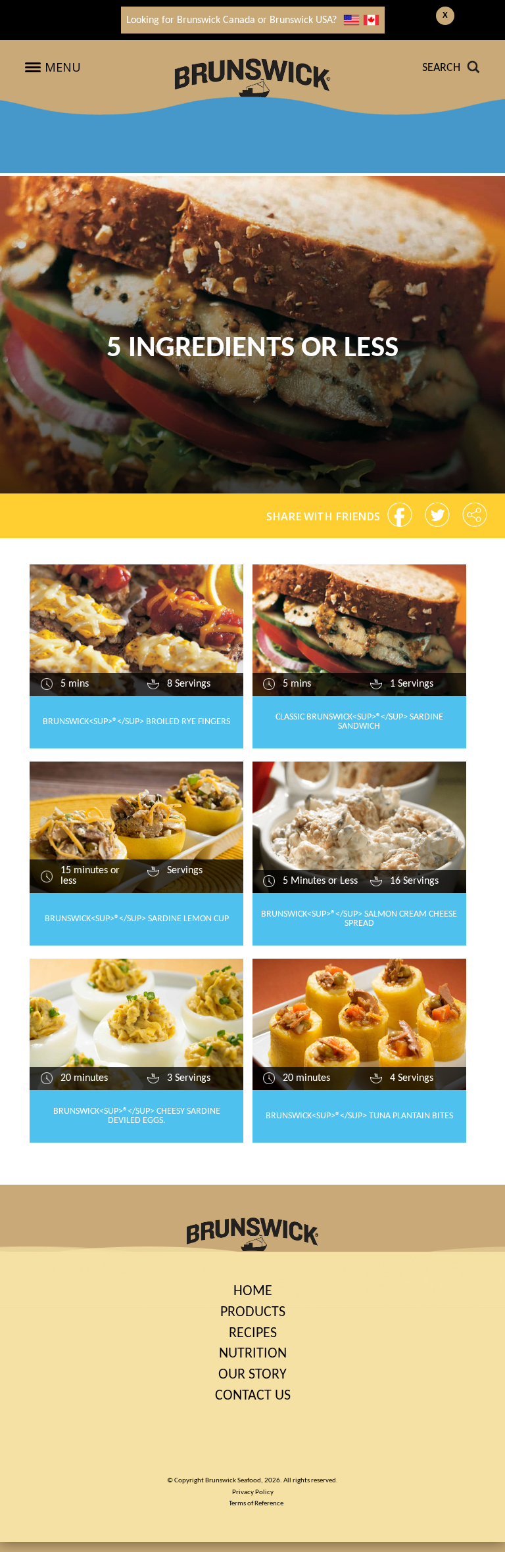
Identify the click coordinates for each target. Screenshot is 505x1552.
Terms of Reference (256, 1503)
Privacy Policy (253, 1492)
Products (252, 1312)
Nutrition (253, 1354)
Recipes (253, 1333)
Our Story (252, 1375)
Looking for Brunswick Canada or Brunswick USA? (231, 20)
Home (252, 1291)
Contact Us (253, 1396)
